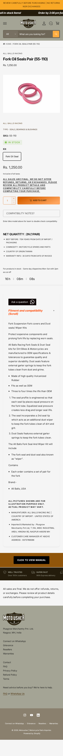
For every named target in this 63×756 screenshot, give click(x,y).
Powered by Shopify (32, 733)
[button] (5, 23)
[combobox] (39, 34)
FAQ (5, 666)
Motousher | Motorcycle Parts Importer (35, 730)
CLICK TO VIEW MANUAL (31, 560)
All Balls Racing (12, 53)
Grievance (8, 645)
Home (8, 44)
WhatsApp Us (17, 693)
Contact (7, 662)
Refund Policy (10, 674)
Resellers (7, 649)
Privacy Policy (10, 670)
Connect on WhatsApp (14, 641)
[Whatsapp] (50, 23)
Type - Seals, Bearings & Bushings (20, 129)
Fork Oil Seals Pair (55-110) (26, 44)
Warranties (8, 653)
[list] (31, 574)
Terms (6, 679)
